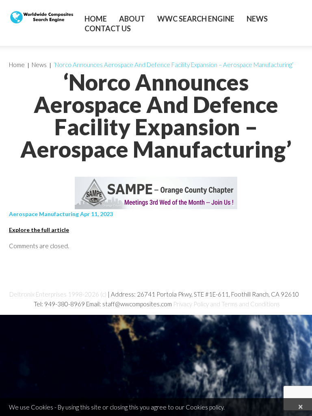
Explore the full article (39, 229)
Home (95, 18)
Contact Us (107, 28)
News (257, 18)
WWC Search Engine (195, 18)
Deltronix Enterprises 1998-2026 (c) (57, 294)
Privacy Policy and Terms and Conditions (226, 304)
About (132, 18)
